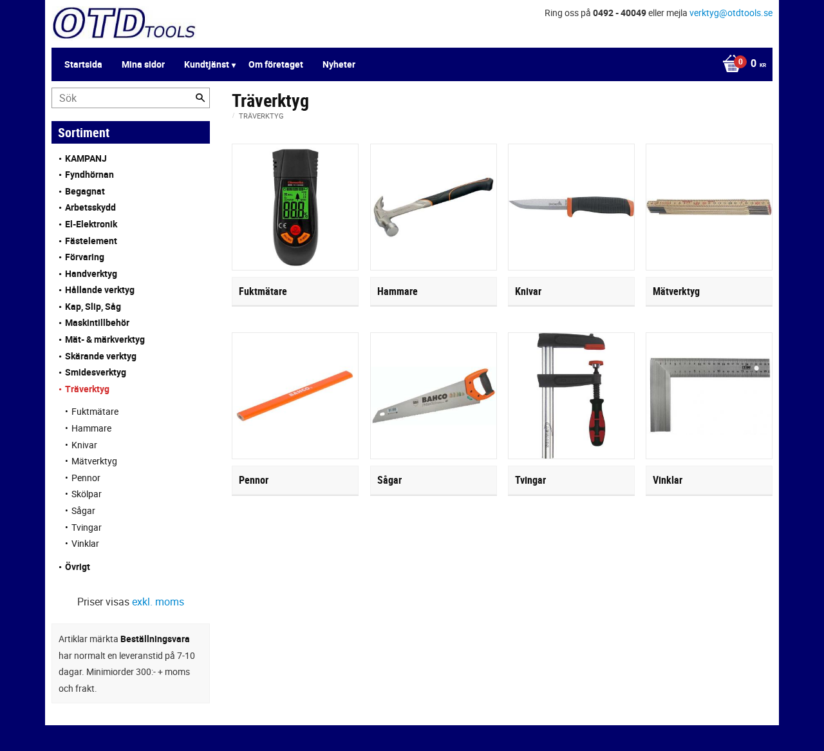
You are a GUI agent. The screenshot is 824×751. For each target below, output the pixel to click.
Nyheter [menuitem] (339, 64)
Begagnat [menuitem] (85, 191)
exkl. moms (158, 601)
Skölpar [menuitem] (86, 494)
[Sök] (200, 98)
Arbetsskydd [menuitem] (90, 207)
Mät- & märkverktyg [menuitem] (105, 339)
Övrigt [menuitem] (77, 566)
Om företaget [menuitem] (275, 64)
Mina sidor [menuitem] (143, 64)
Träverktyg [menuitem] (87, 389)
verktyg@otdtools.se (730, 12)
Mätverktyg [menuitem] (94, 461)
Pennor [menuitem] (85, 477)
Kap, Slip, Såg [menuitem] (93, 306)
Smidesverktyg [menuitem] (95, 372)
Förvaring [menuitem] (84, 257)
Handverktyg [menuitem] (91, 273)
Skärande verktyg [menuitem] (100, 356)
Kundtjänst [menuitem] (206, 64)
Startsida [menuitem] (83, 64)
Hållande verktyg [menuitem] (100, 289)
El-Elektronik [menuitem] (91, 224)
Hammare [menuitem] (91, 428)
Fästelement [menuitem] (91, 240)
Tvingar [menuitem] (86, 527)
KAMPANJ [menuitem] (86, 158)
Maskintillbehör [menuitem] (97, 322)
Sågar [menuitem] (83, 510)
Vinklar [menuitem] (85, 543)
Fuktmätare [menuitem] (94, 411)
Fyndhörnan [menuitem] (89, 174)
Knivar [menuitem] (84, 445)
